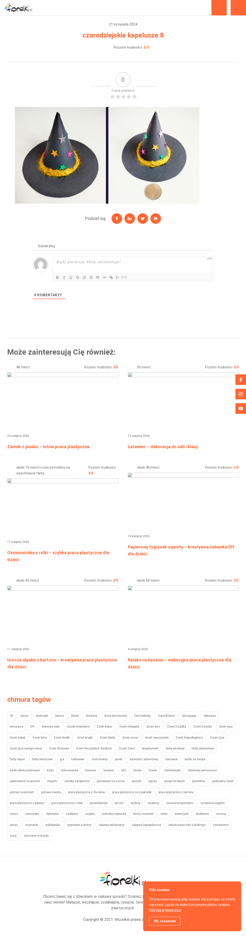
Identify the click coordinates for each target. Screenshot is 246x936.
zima (13, 835)
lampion (108, 770)
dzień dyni (153, 726)
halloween (78, 759)
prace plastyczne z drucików (86, 792)
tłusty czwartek (143, 814)
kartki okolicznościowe (25, 770)
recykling (153, 803)
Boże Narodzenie (116, 715)
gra (62, 759)
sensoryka (32, 814)
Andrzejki (42, 715)
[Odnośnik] (111, 277)
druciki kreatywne (78, 726)
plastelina (198, 781)
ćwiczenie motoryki (36, 835)
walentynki (182, 814)
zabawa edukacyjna (111, 825)
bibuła (75, 715)
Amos (25, 715)
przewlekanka (99, 803)
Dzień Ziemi (127, 748)
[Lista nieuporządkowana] (91, 277)
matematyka (172, 770)
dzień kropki (85, 737)
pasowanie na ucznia (111, 781)
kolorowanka (69, 770)
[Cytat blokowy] (97, 277)
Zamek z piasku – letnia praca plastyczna (48, 446)
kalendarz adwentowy (144, 759)
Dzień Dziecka (202, 726)
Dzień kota (40, 737)
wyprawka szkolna (79, 825)
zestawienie (220, 825)
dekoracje (209, 715)
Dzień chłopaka (129, 726)
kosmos (90, 770)
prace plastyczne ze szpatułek (131, 792)
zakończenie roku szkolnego (187, 825)
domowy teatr (51, 726)
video (163, 814)
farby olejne (17, 759)
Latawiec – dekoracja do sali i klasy (163, 446)
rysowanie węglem (213, 803)
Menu (238, 7)
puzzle (119, 803)
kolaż (50, 770)
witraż (14, 825)
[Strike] (77, 277)
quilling (135, 803)
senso (14, 814)
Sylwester (52, 814)
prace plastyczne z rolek (67, 803)
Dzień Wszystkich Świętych (94, 748)
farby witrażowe (42, 759)
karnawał (172, 759)
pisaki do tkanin (174, 781)
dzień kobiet (17, 737)
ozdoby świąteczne (77, 781)
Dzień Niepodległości (189, 737)
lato (123, 770)
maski (153, 770)
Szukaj (219, 7)
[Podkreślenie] (71, 277)
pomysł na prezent (22, 792)
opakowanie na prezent (25, 781)
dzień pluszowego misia (26, 748)
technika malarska (114, 814)
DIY (32, 726)
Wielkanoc (202, 814)
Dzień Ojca (217, 737)
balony (59, 715)
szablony (72, 814)
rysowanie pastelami (179, 803)
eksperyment (150, 748)
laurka (137, 770)
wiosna (221, 814)
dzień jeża (226, 726)
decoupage (189, 715)
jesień (119, 759)
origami (52, 781)
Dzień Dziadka (176, 726)
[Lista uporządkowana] (84, 277)
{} (117, 277)
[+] (124, 277)
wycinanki (31, 825)
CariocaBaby (142, 715)
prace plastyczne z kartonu (176, 792)
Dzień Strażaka (59, 748)
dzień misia (130, 737)
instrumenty (100, 759)
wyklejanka (52, 825)
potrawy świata (51, 792)
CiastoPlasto (166, 715)
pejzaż (152, 781)
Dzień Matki (107, 737)
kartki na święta (195, 759)
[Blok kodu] (104, 277)
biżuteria (91, 715)
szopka (90, 814)
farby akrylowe (175, 748)
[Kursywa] (64, 277)
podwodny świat (223, 781)
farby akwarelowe (203, 748)
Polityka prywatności (165, 910)
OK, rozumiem (165, 921)
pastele (136, 781)
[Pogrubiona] (57, 277)
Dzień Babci (104, 726)
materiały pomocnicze (202, 770)
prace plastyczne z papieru (27, 803)
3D (11, 715)
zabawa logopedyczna (146, 825)
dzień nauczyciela (157, 737)
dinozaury (16, 726)
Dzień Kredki (62, 737)
